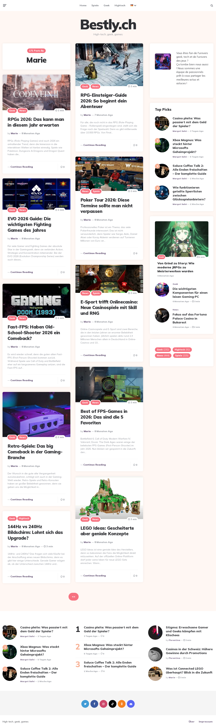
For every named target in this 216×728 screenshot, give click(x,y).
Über (192, 721)
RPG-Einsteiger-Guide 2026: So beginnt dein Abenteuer (103, 100)
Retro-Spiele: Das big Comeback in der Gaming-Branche (35, 451)
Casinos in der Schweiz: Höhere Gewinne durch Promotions (189, 651)
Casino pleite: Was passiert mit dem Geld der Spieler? (189, 122)
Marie (87, 115)
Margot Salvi (180, 131)
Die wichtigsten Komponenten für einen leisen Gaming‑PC (190, 293)
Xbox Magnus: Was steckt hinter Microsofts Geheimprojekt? (187, 146)
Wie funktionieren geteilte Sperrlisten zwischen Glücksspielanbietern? (189, 193)
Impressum (206, 721)
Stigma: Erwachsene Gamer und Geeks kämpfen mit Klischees (187, 631)
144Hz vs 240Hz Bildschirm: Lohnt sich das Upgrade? (35, 532)
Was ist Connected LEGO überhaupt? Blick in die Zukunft (189, 670)
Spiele (95, 5)
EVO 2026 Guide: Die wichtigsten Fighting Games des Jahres (29, 224)
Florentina (174, 640)
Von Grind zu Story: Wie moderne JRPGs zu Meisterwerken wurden (175, 267)
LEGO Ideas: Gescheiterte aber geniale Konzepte (107, 531)
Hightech (120, 5)
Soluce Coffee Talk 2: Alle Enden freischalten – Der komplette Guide (190, 170)
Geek (107, 5)
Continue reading (94, 145)
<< (73, 596)
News (95, 86)
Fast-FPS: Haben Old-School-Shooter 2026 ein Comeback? (34, 332)
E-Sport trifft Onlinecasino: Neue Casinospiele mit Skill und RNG (109, 307)
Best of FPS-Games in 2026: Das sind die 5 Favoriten (103, 417)
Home (83, 5)
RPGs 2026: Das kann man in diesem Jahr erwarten (36, 122)
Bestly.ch (108, 24)
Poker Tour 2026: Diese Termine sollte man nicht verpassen (106, 205)
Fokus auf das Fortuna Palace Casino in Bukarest (190, 318)
